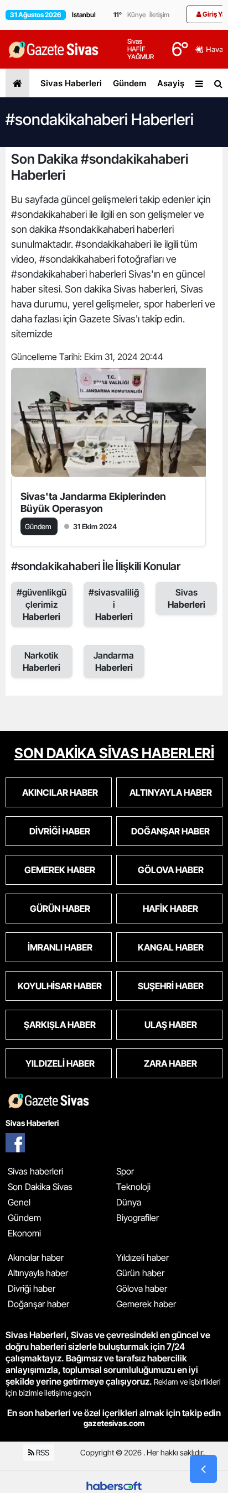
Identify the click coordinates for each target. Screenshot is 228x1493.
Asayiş (170, 83)
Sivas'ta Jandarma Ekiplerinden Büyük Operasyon (93, 502)
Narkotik (41, 661)
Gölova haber (141, 1288)
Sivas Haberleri (71, 83)
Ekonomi (24, 1233)
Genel (19, 1202)
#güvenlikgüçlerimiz (41, 604)
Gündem (129, 83)
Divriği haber (31, 1288)
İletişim (159, 15)
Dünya (128, 1202)
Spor (125, 1171)
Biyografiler (137, 1217)
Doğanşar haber (38, 1303)
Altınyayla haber (38, 1272)
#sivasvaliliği (114, 604)
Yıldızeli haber (142, 1257)
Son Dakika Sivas (40, 1186)
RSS (41, 1452)
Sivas (186, 598)
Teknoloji (133, 1186)
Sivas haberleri (35, 1171)
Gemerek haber (146, 1303)
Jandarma (114, 661)
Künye (136, 15)
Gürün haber (140, 1272)
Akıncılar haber (36, 1257)
